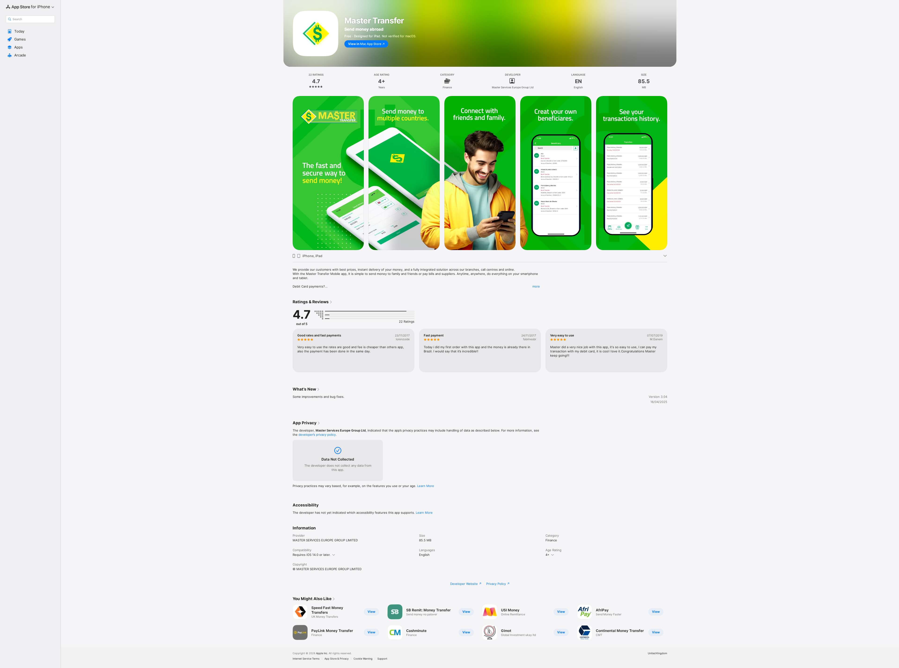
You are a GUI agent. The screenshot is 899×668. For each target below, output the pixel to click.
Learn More (425, 486)
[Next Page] (672, 350)
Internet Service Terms (306, 658)
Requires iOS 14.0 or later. (312, 555)
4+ (547, 555)
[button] (30, 31)
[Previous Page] (288, 350)
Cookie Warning (363, 658)
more (536, 286)
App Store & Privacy (336, 658)
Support (382, 658)
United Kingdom (657, 653)
